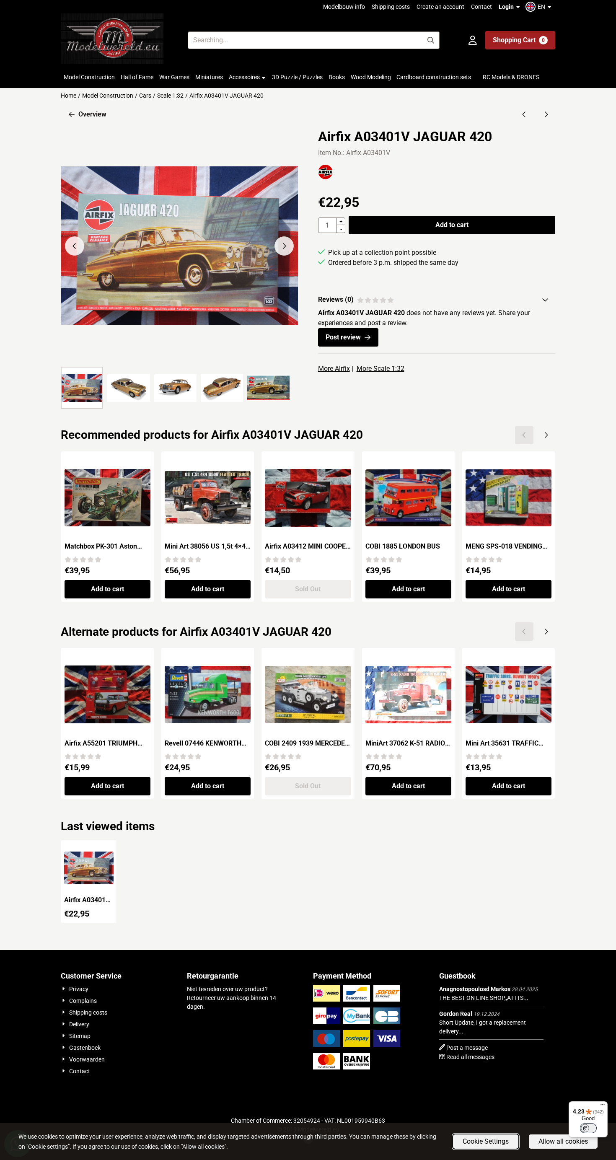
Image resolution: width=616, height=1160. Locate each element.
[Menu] (603, 1106)
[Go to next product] (546, 114)
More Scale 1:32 (380, 369)
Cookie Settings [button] (486, 1141)
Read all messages (470, 1057)
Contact (481, 6)
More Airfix (334, 369)
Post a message (467, 1047)
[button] (539, 6)
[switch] (588, 1128)
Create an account (440, 6)
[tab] (436, 299)
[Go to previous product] (524, 114)
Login (506, 6)
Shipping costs (391, 6)
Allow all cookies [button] (563, 1141)
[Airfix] (325, 177)
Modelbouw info (344, 6)
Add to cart (451, 225)
